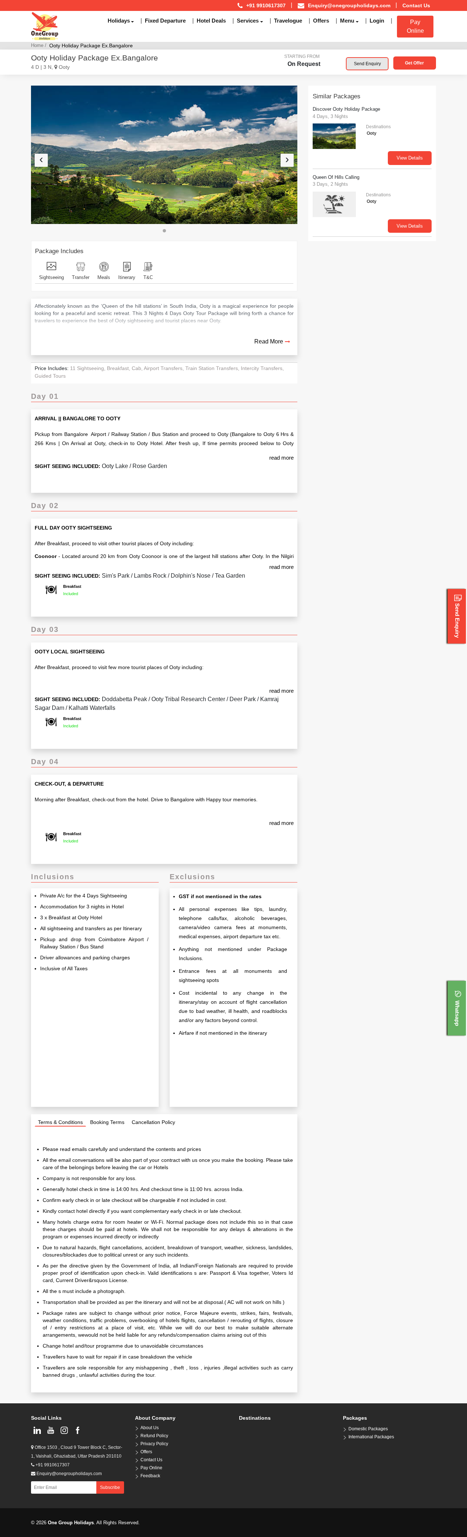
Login (377, 20)
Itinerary (126, 277)
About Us (149, 1427)
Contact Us (416, 5)
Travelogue (288, 20)
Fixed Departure (165, 20)
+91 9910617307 (52, 1464)
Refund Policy (154, 1435)
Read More (268, 341)
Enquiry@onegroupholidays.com (349, 5)
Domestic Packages (368, 1428)
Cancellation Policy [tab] (153, 1122)
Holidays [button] (119, 20)
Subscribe (110, 1487)
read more (281, 458)
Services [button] (248, 20)
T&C (148, 277)
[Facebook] (78, 1430)
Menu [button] (347, 20)
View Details (410, 158)
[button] (164, 230)
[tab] (60, 1122)
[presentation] (41, 160)
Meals (103, 277)
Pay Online (415, 26)
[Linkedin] (37, 1430)
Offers (321, 20)
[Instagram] (64, 1430)
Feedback (150, 1475)
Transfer (80, 277)
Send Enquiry (367, 63)
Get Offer (414, 63)
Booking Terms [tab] (107, 1122)
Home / (38, 45)
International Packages (371, 1436)
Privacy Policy (154, 1443)
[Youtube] (51, 1430)
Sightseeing (51, 277)
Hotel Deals (211, 20)
